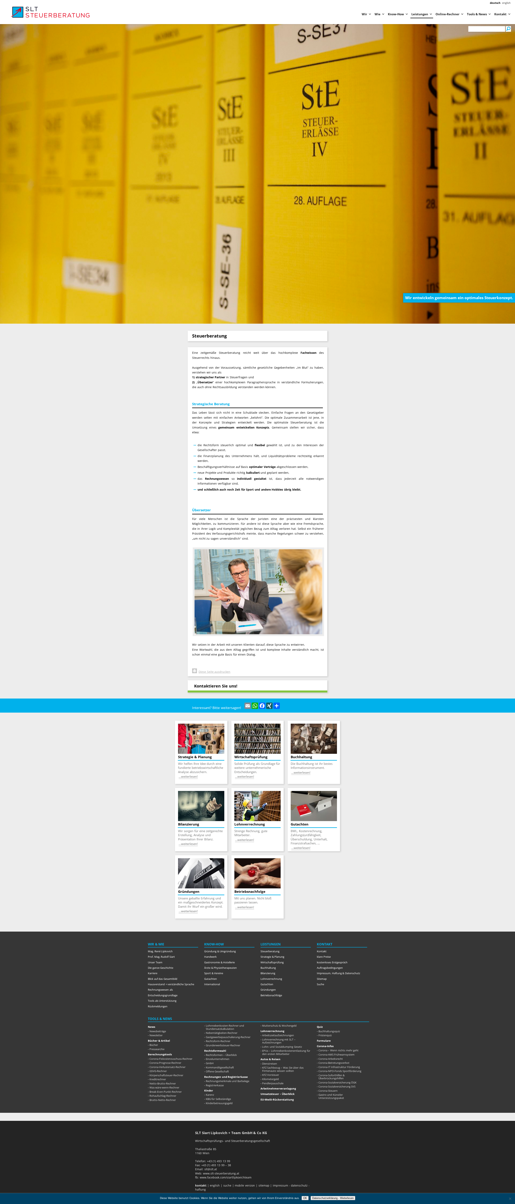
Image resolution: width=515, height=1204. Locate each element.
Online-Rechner (447, 14)
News (151, 1027)
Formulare (324, 1040)
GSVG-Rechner (158, 1071)
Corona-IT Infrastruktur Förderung (339, 1067)
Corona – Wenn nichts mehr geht (338, 1050)
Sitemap (322, 979)
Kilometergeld (270, 1079)
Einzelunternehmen (217, 1059)
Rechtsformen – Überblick (221, 1055)
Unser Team (155, 962)
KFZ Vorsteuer (270, 1075)
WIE (161, 944)
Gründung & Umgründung (220, 951)
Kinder (208, 1090)
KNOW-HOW (214, 944)
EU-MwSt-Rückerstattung (277, 1099)
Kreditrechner (157, 1079)
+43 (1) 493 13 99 (218, 1161)
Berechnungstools (160, 1054)
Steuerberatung (270, 951)
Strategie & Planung (272, 956)
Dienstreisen (269, 1063)
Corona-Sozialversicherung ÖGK (337, 1082)
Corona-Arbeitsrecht (330, 1059)
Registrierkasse (215, 1085)
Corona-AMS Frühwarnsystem (336, 1054)
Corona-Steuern (328, 1090)
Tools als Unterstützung (162, 1000)
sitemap (264, 1185)
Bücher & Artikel (159, 1040)
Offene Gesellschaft (217, 1071)
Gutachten (210, 979)
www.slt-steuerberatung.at (221, 1173)
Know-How (396, 14)
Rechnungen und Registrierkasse (226, 1077)
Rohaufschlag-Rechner (162, 1096)
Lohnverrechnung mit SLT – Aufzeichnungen (279, 1041)
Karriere (152, 973)
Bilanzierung (268, 973)
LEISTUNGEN (271, 944)
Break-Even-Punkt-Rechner (165, 1092)
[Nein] (510, 1199)
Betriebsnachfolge (271, 995)
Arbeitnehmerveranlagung (278, 1088)
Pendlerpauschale (272, 1083)
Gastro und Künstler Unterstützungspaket (331, 1096)
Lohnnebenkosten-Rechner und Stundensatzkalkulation (225, 1027)
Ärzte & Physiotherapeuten (220, 968)
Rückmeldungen (157, 1006)
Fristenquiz (325, 1035)
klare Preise (324, 956)
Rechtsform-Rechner (218, 1041)
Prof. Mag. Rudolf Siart (161, 956)
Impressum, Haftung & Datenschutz (338, 973)
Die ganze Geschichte (160, 968)
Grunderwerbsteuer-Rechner (223, 1045)
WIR (151, 944)
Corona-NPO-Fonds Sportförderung (340, 1071)
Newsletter (156, 1035)
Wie (377, 14)
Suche (320, 984)
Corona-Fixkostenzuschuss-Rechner (170, 1059)
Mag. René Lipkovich (160, 951)
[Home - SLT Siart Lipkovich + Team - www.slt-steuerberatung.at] (32, 12)
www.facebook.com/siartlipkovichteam (225, 1177)
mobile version (245, 1185)
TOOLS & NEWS (160, 1019)
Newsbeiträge (157, 1031)
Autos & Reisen (270, 1059)
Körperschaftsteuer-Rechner (166, 1075)
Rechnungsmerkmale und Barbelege (227, 1081)
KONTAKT (324, 944)
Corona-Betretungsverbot (333, 1063)
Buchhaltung (268, 968)
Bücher (153, 1045)
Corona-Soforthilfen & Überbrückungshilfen (331, 1076)
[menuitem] (495, 3)
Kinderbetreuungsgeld (219, 1103)
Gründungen (268, 989)
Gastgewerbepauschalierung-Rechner (228, 1037)
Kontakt (500, 14)
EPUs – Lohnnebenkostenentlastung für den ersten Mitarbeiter (286, 1052)
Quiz (320, 1027)
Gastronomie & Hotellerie (219, 962)
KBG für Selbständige (218, 1099)
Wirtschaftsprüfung (272, 962)
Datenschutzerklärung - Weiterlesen (333, 1198)
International (212, 984)
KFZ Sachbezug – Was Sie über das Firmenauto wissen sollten (283, 1069)
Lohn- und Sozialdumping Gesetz (282, 1047)
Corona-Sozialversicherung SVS (337, 1086)
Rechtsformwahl (215, 1051)
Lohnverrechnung (271, 979)
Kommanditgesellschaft (220, 1067)
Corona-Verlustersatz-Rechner (167, 1067)
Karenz (210, 1095)
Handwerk (210, 956)
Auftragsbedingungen (330, 968)
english (215, 1185)
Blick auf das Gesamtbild (162, 979)
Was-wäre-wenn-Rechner (164, 1087)
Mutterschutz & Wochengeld (279, 1025)
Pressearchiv (157, 1049)
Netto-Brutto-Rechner (162, 1083)
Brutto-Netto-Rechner (162, 1100)
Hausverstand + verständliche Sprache (171, 984)
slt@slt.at (210, 1169)
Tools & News (477, 14)
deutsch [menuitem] (495, 3)
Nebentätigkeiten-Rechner (221, 1033)
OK (305, 1198)
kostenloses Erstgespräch (332, 962)
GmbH (210, 1063)
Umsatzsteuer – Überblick (278, 1094)
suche (227, 1185)
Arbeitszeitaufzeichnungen (278, 1035)
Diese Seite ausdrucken (214, 672)
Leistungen (419, 14)
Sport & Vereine (213, 973)
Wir (364, 14)
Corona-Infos (325, 1046)
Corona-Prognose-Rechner (165, 1063)
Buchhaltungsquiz (329, 1031)
